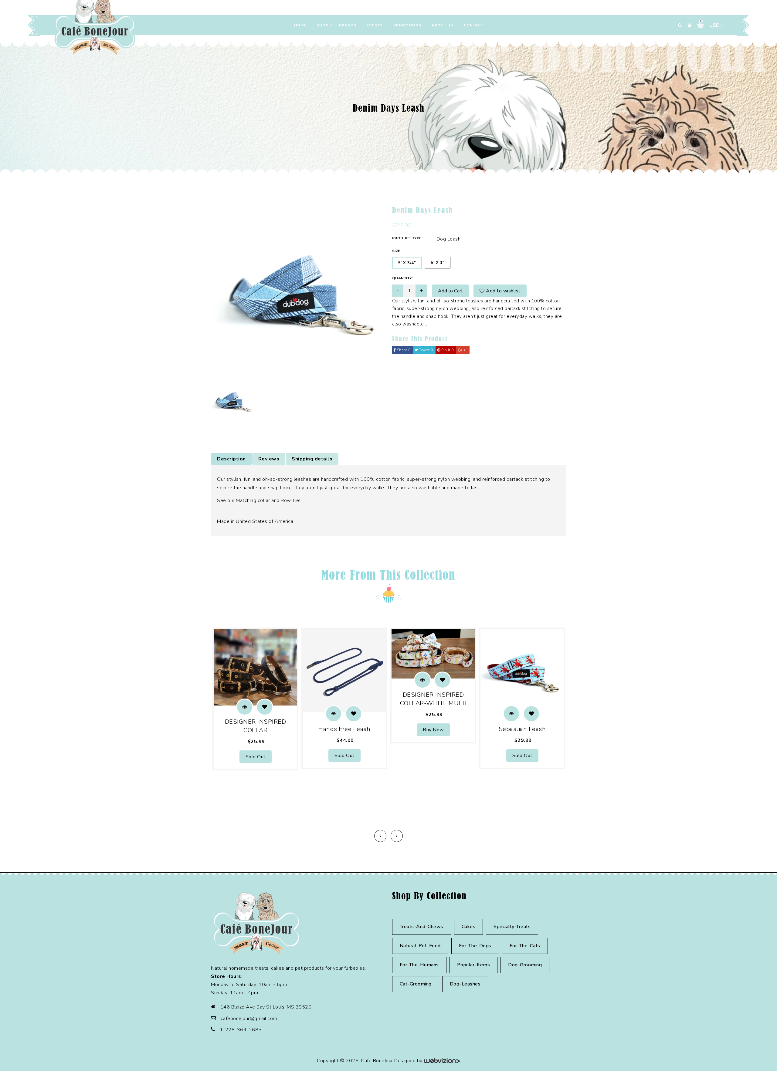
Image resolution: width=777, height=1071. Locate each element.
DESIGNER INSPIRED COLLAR (255, 726)
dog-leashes (465, 984)
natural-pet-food (420, 945)
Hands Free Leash (344, 729)
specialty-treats (512, 926)
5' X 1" (438, 262)
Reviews (269, 459)
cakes (469, 926)
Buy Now (433, 729)
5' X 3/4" (407, 263)
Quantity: (402, 278)
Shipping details (312, 459)
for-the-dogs (475, 945)
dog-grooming (525, 965)
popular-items (473, 965)
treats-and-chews (421, 926)
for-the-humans (419, 965)
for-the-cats (525, 945)
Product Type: (407, 238)
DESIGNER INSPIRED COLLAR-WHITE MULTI (433, 699)
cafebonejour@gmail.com (249, 1018)
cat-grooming (416, 984)
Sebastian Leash (522, 729)
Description (231, 459)
